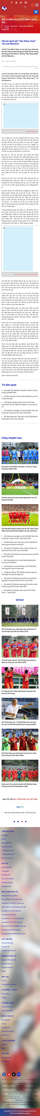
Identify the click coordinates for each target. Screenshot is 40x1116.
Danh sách (13, 26)
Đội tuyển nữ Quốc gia (9, 915)
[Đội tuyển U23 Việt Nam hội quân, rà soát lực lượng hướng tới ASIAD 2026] (20, 453)
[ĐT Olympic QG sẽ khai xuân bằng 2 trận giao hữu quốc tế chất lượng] (20, 678)
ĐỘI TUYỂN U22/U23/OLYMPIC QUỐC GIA (25, 66)
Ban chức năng (7, 847)
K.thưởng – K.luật (9, 990)
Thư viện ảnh (6, 1061)
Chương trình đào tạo (9, 984)
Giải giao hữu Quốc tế (9, 950)
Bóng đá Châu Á (7, 964)
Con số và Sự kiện (7, 1031)
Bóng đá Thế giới (7, 967)
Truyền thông (8, 1003)
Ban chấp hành (7, 843)
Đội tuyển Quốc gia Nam (9, 896)
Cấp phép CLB (6, 886)
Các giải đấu (7, 939)
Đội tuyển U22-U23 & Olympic (11, 911)
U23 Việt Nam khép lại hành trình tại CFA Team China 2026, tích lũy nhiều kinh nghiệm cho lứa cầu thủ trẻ (19, 405)
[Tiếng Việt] (32, 5)
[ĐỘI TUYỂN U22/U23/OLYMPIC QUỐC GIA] (2, 26)
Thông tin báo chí (7, 1007)
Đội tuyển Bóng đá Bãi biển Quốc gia (13, 933)
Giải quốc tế (5, 947)
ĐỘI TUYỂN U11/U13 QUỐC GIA (12, 899)
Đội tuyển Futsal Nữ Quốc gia (11, 930)
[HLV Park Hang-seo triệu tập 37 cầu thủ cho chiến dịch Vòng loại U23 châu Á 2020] (20, 740)
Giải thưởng (5, 994)
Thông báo (5, 871)
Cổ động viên (6, 1027)
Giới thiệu (5, 835)
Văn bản (4, 1044)
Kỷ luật (4, 997)
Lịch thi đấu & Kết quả (26, 26)
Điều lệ (4, 839)
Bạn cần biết (6, 1020)
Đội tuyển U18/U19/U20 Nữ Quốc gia (14, 926)
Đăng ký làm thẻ (7, 1010)
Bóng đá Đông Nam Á (9, 960)
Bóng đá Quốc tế (9, 956)
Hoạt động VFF (6, 867)
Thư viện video (6, 1057)
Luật (3, 1048)
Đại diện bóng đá (7, 882)
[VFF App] (25, 2)
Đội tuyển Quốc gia (10, 892)
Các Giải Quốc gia (7, 943)
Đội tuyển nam (7, 66)
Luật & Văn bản (8, 1041)
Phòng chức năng (7, 850)
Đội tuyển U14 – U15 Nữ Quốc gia (12, 918)
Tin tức (6, 26)
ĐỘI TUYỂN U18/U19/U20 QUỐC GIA (14, 907)
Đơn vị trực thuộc (7, 858)
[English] (36, 5)
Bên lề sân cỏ (8, 1016)
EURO (3, 971)
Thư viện (5, 1054)
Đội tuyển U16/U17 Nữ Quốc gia (12, 922)
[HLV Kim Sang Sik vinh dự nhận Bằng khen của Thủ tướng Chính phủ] (20, 484)
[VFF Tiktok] (21, 2)
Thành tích (5, 29)
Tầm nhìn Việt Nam (8, 879)
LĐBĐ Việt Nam (8, 831)
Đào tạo (5, 977)
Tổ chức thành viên (8, 854)
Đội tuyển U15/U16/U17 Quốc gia (13, 903)
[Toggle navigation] (35, 12)
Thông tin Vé (6, 875)
